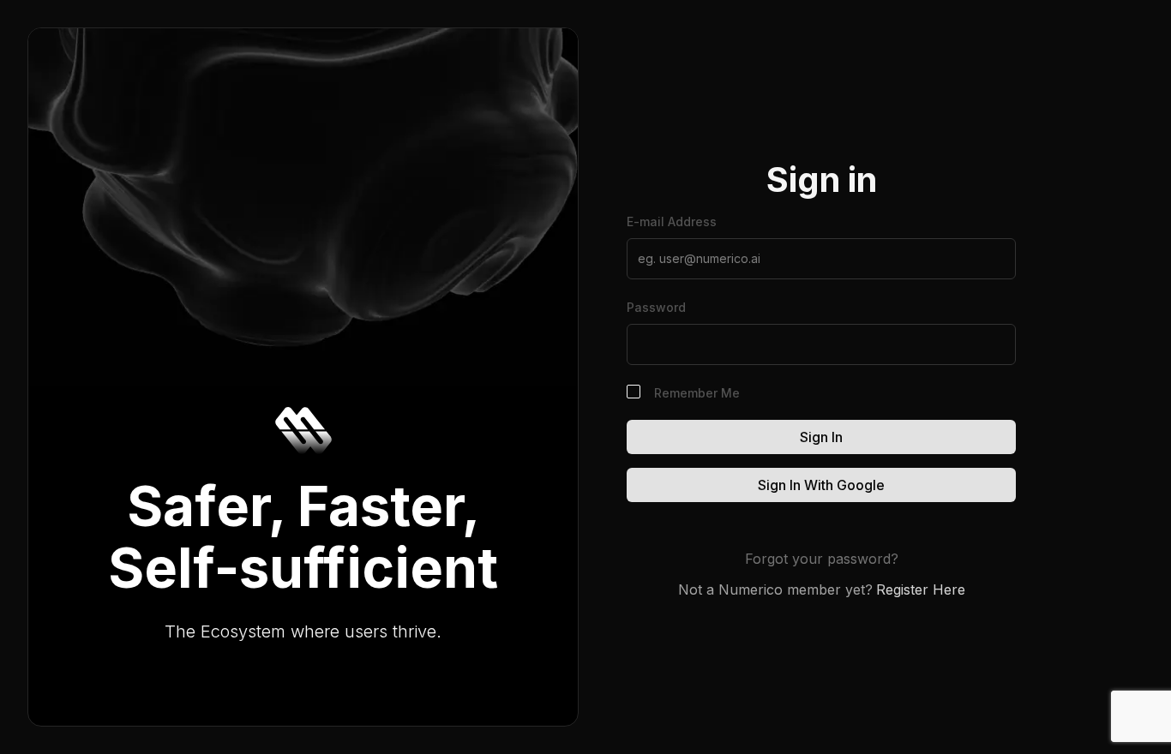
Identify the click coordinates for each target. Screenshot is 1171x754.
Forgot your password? (821, 558)
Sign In (821, 437)
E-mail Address (672, 221)
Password (656, 307)
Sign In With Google (821, 485)
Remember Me (697, 393)
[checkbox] (633, 391)
